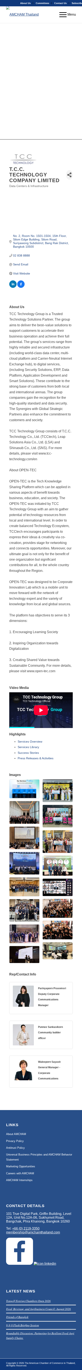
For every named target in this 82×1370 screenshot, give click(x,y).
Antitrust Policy (15, 1147)
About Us (25, 3)
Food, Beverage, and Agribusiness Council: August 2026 (38, 1309)
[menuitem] (25, 3)
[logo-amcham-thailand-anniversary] (34, 14)
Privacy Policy (15, 1141)
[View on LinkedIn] (13, 286)
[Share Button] (69, 175)
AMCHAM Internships (19, 1180)
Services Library (28, 747)
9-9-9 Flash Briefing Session (22, 1325)
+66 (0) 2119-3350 (26, 1228)
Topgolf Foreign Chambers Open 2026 (28, 1301)
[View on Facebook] (21, 286)
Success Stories (28, 752)
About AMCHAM (16, 1134)
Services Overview (30, 741)
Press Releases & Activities (35, 758)
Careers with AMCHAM (20, 1173)
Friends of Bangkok (17, 1317)
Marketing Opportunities (20, 1166)
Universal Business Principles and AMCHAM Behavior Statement (39, 1157)
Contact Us (60, 3)
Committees (42, 3)
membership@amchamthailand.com (33, 1232)
